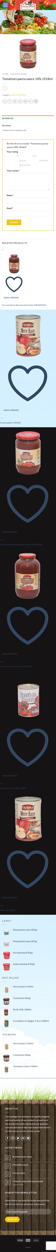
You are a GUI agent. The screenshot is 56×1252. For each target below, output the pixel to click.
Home (5, 74)
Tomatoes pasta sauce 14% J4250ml (16, 666)
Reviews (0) (7, 118)
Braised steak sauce (22, 1156)
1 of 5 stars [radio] (11, 156)
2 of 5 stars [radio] (26, 156)
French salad (18, 1173)
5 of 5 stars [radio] (13, 165)
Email (10, 208)
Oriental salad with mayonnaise (27, 1181)
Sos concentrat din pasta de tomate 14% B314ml (21, 544)
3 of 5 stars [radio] (13, 160)
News (28, 1247)
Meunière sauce (20, 1164)
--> (10, 273)
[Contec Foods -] (28, 5)
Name (10, 195)
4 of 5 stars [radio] (33, 160)
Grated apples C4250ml (10, 423)
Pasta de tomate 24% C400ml (13, 788)
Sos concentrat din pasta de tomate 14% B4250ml (24, 305)
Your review (13, 170)
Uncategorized (19, 74)
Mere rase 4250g (7, 910)
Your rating (12, 152)
